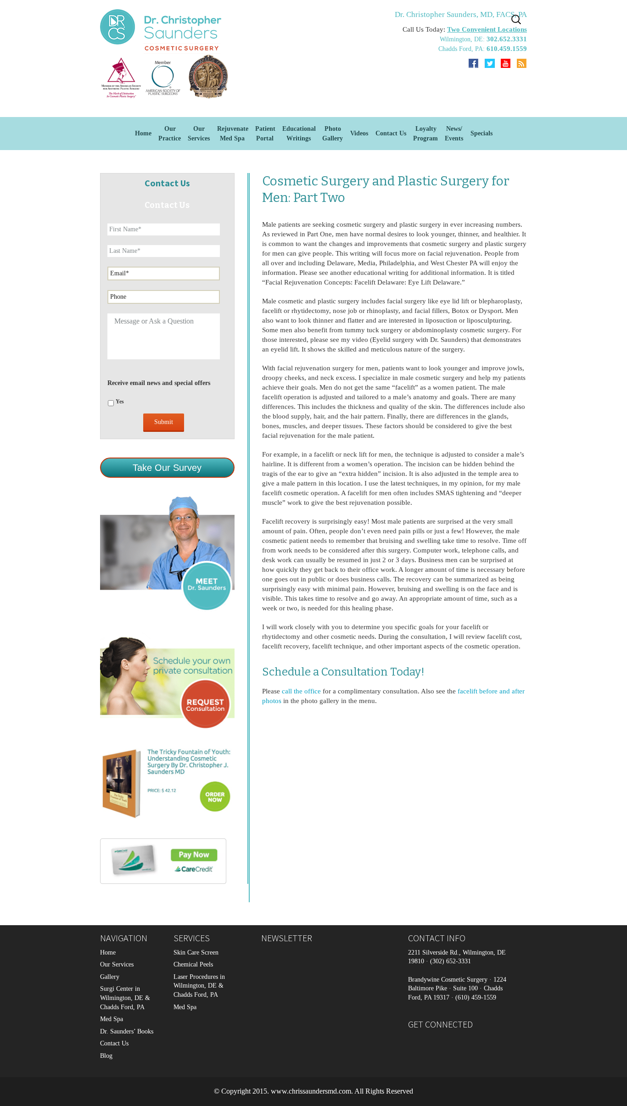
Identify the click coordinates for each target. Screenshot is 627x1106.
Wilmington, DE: (463, 39)
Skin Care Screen (196, 952)
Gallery (109, 976)
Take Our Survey (167, 468)
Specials (481, 133)
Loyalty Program (425, 133)
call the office (301, 691)
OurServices (199, 133)
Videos (359, 133)
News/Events (454, 133)
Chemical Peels (193, 964)
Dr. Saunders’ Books (126, 1031)
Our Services (117, 964)
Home (143, 133)
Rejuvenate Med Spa (232, 133)
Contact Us (390, 133)
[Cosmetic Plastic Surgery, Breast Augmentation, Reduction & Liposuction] (166, 76)
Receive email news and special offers (158, 383)
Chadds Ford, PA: (462, 48)
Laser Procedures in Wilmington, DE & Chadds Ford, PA (199, 985)
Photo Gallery (332, 133)
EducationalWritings (299, 133)
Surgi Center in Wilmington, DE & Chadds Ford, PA (125, 997)
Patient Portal (265, 133)
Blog (106, 1055)
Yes (120, 401)
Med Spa (111, 1019)
